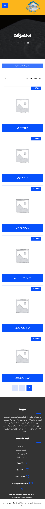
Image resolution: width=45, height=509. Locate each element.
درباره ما (21, 446)
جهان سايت (37, 503)
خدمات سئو (16, 503)
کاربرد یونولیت (21, 450)
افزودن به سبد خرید (21, 117)
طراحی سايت (27, 503)
